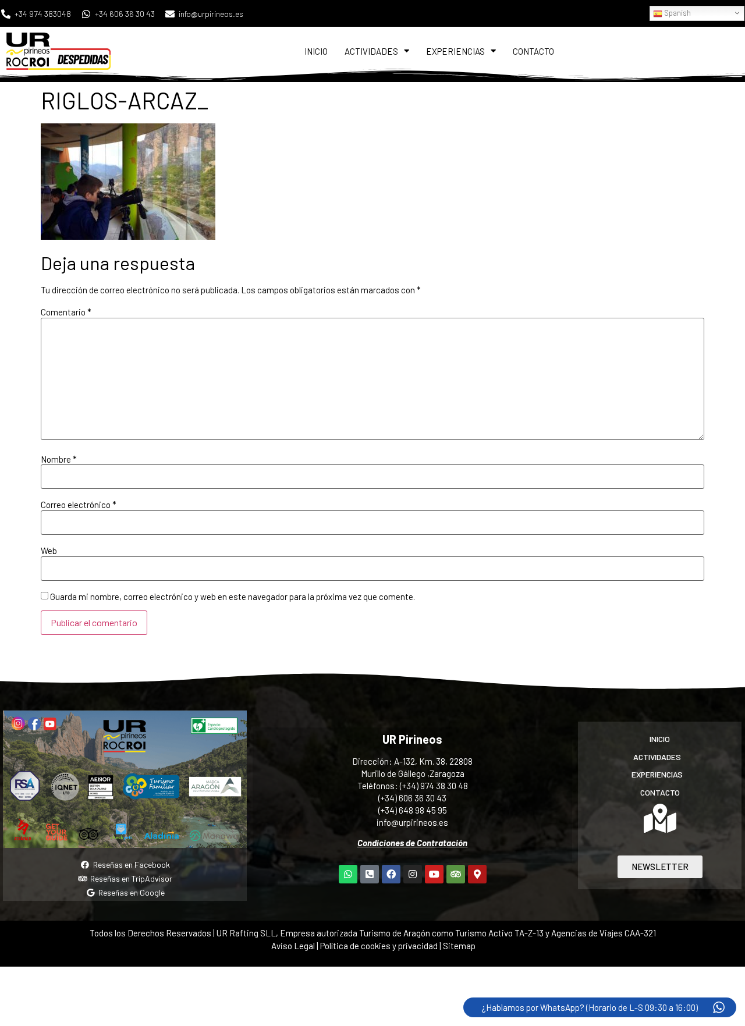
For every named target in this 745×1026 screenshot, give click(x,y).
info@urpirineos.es (412, 822)
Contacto (533, 51)
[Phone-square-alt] (369, 874)
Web (49, 550)
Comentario (66, 312)
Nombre (59, 459)
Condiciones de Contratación (412, 842)
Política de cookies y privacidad (379, 945)
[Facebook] (391, 874)
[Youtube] (434, 874)
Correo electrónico (78, 504)
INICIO (316, 51)
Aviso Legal (293, 945)
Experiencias (455, 51)
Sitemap (459, 945)
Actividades (371, 51)
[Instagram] (412, 874)
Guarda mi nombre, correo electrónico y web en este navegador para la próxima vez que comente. (232, 596)
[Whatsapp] (348, 874)
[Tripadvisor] (455, 874)
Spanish (676, 12)
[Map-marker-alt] (477, 874)
